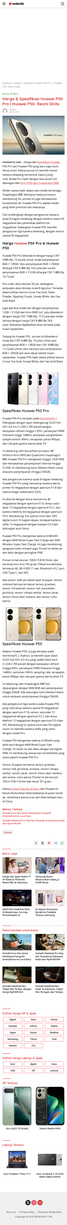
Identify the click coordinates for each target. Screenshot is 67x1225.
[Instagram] (34, 1203)
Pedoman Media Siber (50, 1212)
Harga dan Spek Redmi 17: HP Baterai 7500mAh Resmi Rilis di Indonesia (16, 879)
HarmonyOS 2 (48, 418)
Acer (12, 1064)
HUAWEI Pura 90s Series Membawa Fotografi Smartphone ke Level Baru (26, 815)
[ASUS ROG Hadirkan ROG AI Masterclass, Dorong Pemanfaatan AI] (17, 898)
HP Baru (14, 93)
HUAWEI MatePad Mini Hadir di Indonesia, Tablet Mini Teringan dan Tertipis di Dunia (49, 989)
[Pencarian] (63, 4)
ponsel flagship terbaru (25, 789)
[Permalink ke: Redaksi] (5, 110)
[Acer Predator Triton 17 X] (17, 1159)
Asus (33, 1019)
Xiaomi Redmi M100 (50, 1128)
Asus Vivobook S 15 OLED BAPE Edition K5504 (50, 1175)
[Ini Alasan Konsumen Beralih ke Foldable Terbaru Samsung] (50, 898)
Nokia (54, 1025)
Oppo (13, 1032)
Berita (5, 93)
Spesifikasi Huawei (48, 162)
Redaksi (12, 109)
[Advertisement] (33, 42)
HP (33, 1070)
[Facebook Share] (36, 843)
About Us (11, 1212)
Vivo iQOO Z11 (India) (17, 1128)
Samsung (12, 1039)
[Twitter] (28, 1203)
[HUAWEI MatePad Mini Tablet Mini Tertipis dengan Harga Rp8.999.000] (17, 975)
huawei (8, 832)
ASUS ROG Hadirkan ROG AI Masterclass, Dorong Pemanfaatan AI (16, 912)
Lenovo (54, 1070)
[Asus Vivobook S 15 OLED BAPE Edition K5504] (50, 1159)
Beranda (6, 83)
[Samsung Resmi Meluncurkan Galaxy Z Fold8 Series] (50, 865)
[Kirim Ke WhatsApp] (62, 843)
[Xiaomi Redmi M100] (50, 1106)
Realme (54, 1032)
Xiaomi (13, 1045)
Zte (33, 1045)
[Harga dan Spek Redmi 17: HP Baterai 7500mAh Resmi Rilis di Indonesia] (17, 865)
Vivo (54, 1039)
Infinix (33, 1025)
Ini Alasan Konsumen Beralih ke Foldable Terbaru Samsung (46, 912)
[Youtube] (40, 1203)
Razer (33, 1032)
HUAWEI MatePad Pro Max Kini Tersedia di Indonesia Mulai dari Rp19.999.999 (33, 822)
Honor (54, 1019)
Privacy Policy (27, 1212)
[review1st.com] (16, 4)
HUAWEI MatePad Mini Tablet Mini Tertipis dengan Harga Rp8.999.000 (16, 989)
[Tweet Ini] (42, 843)
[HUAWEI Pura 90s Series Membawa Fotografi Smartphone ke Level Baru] (17, 942)
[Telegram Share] (55, 843)
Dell (13, 1070)
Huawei (20, 243)
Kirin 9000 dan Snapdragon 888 (39, 183)
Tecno (33, 1039)
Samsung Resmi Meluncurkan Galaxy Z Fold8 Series (47, 879)
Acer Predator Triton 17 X (17, 1173)
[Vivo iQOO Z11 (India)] (17, 1106)
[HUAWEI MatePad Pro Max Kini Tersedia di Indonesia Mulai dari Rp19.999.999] (50, 942)
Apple (13, 1019)
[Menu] (4, 4)
